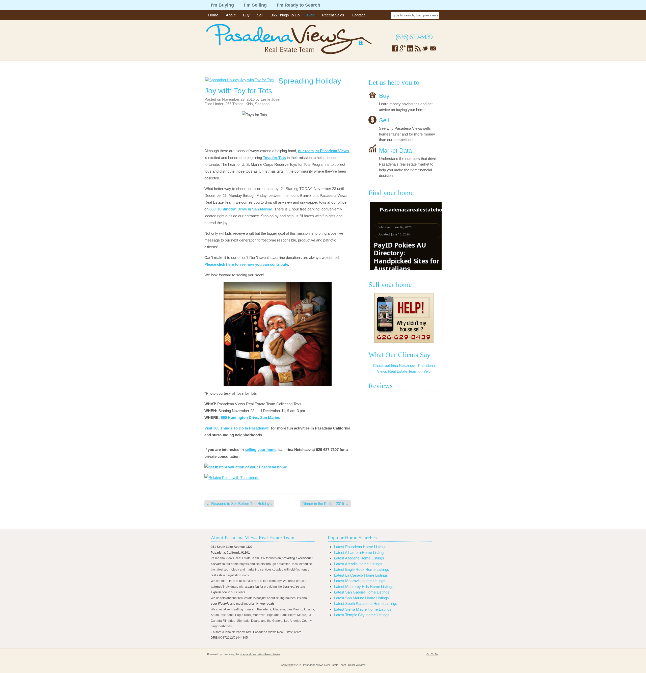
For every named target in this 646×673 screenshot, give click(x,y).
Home (213, 15)
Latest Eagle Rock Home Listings (361, 569)
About (230, 15)
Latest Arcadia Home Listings (358, 564)
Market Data (395, 150)
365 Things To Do (285, 15)
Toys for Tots (274, 157)
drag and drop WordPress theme (260, 654)
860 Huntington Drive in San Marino (240, 209)
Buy (246, 15)
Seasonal (262, 104)
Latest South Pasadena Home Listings (365, 603)
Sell (260, 15)
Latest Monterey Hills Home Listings (364, 586)
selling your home (260, 449)
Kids (249, 104)
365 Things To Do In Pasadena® (241, 428)
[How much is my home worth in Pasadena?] (403, 318)
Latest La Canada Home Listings (361, 575)
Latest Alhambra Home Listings (360, 552)
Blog (310, 15)
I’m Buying (222, 5)
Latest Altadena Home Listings (359, 558)
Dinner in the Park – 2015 (325, 503)
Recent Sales (333, 15)
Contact (358, 15)
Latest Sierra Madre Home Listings (362, 609)
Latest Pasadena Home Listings (360, 547)
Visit (208, 428)
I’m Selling (255, 5)
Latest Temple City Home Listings (361, 615)
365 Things (234, 104)
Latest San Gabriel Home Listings (361, 592)
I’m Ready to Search (298, 5)
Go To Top (432, 654)
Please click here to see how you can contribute (246, 264)
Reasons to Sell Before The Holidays (239, 503)
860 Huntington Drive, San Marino (250, 417)
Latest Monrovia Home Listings (359, 581)
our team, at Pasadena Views (323, 151)
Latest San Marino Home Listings (361, 598)
